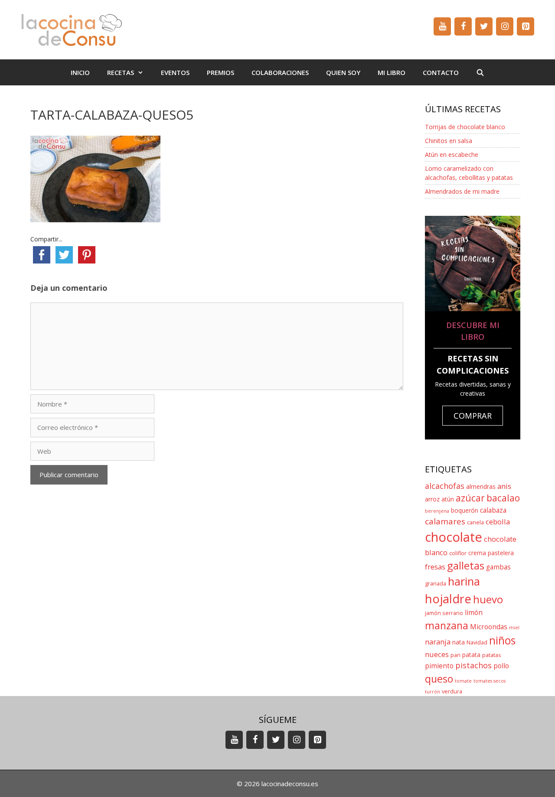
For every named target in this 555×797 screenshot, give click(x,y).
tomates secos (489, 681)
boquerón (464, 510)
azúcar (470, 498)
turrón (432, 692)
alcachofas (444, 486)
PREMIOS (220, 72)
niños (502, 640)
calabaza (493, 510)
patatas (491, 655)
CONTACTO (441, 72)
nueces (437, 654)
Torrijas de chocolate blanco (465, 127)
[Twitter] (484, 26)
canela (475, 522)
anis (504, 486)
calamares (445, 521)
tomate (463, 681)
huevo (488, 599)
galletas (465, 565)
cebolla (498, 522)
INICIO (80, 72)
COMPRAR (473, 415)
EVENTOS (175, 72)
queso (439, 679)
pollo (501, 665)
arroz (432, 499)
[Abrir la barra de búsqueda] (480, 72)
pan (455, 655)
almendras (481, 486)
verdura (452, 691)
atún (447, 499)
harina (464, 581)
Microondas (488, 626)
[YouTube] (442, 26)
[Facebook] (463, 26)
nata (458, 642)
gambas (498, 567)
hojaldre (448, 599)
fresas (435, 567)
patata (471, 655)
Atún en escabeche (451, 154)
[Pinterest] (525, 26)
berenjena (437, 511)
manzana (446, 625)
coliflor (458, 553)
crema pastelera (491, 553)
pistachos (473, 665)
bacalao (503, 498)
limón (474, 612)
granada (435, 583)
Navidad (477, 642)
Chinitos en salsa (448, 141)
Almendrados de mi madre (462, 191)
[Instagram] (504, 26)
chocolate (453, 537)
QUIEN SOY (343, 72)
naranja (438, 642)
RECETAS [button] (120, 72)
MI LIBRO (391, 72)
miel (514, 628)
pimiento (439, 665)
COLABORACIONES (280, 72)
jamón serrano (444, 613)
